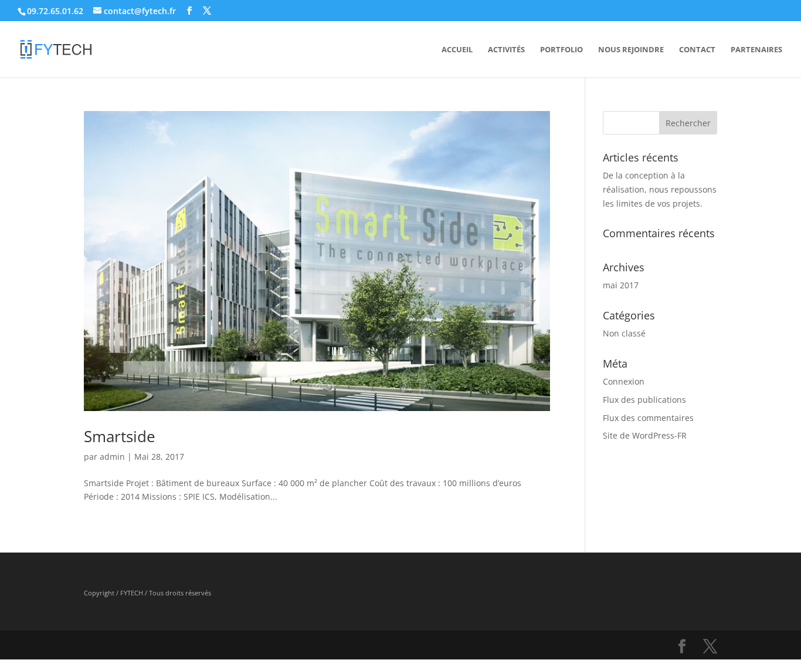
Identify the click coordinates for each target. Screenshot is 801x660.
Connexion (623, 381)
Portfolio (561, 50)
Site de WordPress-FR (645, 435)
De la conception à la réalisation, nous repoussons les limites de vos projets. (660, 189)
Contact (697, 50)
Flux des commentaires (648, 417)
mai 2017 (621, 285)
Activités (506, 50)
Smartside (119, 436)
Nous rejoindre (631, 50)
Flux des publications (644, 399)
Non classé (624, 333)
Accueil (457, 50)
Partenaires (756, 50)
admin (112, 456)
